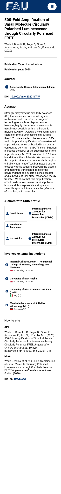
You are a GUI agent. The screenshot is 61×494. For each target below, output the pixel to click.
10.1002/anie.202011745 (25, 96)
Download (20, 379)
